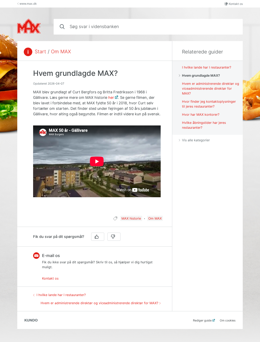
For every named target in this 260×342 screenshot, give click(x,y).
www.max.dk (28, 3)
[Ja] (97, 237)
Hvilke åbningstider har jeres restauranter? (204, 125)
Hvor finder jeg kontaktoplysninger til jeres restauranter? (209, 103)
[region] (94, 141)
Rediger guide (202, 320)
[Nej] (113, 237)
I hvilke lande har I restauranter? (61, 295)
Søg (233, 26)
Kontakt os (236, 3)
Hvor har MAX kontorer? (200, 114)
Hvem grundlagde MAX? (201, 75)
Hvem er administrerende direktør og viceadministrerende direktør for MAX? (99, 303)
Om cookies (227, 320)
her (111, 97)
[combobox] (148, 27)
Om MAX (61, 51)
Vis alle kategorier (196, 140)
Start (40, 51)
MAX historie (131, 218)
